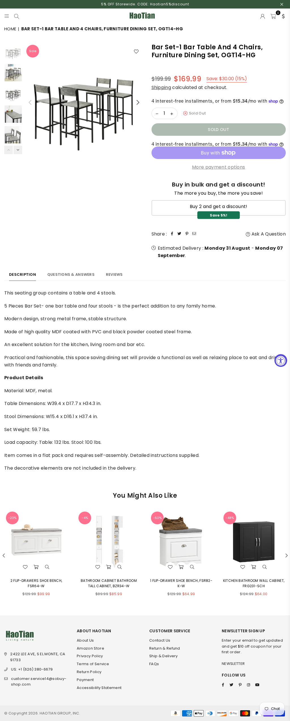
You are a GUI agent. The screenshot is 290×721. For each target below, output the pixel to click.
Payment (85, 679)
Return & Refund (164, 648)
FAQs (154, 664)
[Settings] (282, 15)
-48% (230, 518)
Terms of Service (93, 664)
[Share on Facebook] (172, 234)
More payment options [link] (218, 167)
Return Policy (89, 672)
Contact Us (159, 640)
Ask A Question (268, 234)
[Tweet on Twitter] (179, 234)
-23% (12, 518)
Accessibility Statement (99, 687)
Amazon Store (90, 648)
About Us (85, 640)
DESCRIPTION (22, 274)
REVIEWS (114, 274)
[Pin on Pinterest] (187, 234)
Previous (30, 102)
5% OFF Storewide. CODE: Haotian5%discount (145, 4)
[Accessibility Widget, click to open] (280, 360)
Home (10, 29)
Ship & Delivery (163, 656)
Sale (32, 51)
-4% (85, 518)
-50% (157, 518)
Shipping (161, 87)
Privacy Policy (90, 656)
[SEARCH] (17, 15)
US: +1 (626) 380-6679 (32, 669)
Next (138, 102)
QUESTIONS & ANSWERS (71, 274)
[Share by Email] (194, 234)
